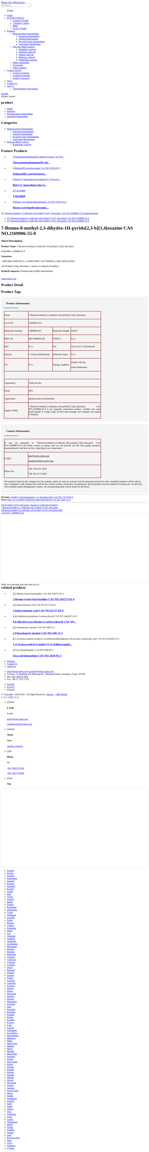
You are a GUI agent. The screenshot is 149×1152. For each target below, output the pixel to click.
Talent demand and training (25, 88)
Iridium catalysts (26, 54)
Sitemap (50, 694)
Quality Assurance (21, 78)
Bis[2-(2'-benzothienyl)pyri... (30, 185)
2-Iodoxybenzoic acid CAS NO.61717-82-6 (38, 610)
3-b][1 (11, 697)
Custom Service (14, 70)
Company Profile (21, 20)
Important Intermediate (29, 36)
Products (11, 31)
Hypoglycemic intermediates (32, 41)
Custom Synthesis (21, 73)
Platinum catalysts (27, 57)
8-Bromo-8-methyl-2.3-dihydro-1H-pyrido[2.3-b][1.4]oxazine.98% (32, 510)
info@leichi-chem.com (38, 456)
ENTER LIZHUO (15, 18)
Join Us (10, 86)
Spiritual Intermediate (28, 39)
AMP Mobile (61, 694)
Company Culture (21, 23)
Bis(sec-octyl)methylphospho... (31, 207)
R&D (15, 26)
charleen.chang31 (15, 746)
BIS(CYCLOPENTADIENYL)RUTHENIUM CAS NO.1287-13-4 (39, 500)
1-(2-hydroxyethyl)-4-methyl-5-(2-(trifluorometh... (42, 644)
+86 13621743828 (15, 773)
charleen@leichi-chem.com (40, 461)
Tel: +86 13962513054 (17, 676)
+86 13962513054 (15, 768)
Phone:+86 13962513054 (13, 2)
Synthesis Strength (21, 75)
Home (10, 15)
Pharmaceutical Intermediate (26, 33)
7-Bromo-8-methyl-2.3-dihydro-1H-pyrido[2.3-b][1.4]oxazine (29, 507)
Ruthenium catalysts (28, 60)
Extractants (18, 65)
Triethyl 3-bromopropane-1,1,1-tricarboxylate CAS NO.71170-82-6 (42, 497)
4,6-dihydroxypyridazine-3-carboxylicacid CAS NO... (45, 621)
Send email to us (8, 278)
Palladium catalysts (27, 49)
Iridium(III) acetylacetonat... (30, 173)
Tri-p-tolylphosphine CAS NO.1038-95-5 (37, 655)
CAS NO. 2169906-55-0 (12, 513)
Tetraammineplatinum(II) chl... (31, 162)
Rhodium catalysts (27, 52)
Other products (19, 68)
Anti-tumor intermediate (30, 44)
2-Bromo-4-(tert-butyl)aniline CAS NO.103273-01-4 (43, 599)
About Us (11, 666)
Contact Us (12, 83)
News (9, 81)
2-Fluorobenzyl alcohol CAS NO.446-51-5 (38, 633)
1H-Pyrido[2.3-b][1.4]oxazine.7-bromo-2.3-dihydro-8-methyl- (29, 505)
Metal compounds (21, 62)
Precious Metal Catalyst (23, 47)
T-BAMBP (19, 196)
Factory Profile (19, 28)
